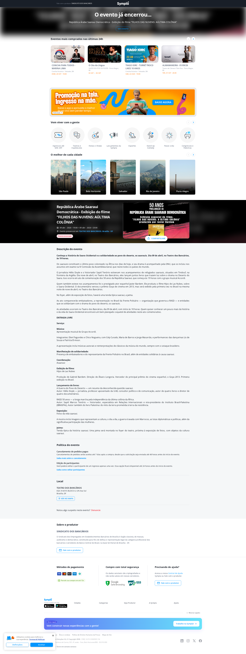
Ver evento (123, 29)
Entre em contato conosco (66, 647)
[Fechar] (53, 635)
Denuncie (95, 510)
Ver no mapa (67, 498)
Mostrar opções (194, 613)
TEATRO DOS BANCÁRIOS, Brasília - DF (96, 231)
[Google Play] (61, 606)
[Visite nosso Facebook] (200, 640)
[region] (29, 641)
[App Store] (49, 606)
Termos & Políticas (37, 639)
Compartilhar (158, 238)
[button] (11, 638)
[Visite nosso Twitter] (194, 640)
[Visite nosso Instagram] (188, 640)
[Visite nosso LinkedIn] (181, 640)
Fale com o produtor (72, 550)
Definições (17, 644)
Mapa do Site (107, 635)
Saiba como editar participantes (71, 469)
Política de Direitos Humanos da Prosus (86, 635)
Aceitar (41, 644)
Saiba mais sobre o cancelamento (71, 458)
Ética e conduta (64, 635)
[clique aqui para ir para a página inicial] (123, 3)
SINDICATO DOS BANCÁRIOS (81, 3)
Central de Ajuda (175, 573)
